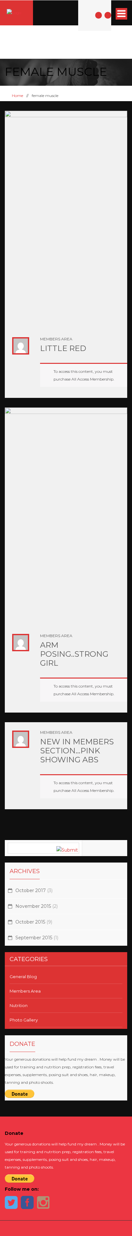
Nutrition (19, 1005)
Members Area (56, 339)
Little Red (63, 348)
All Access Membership (92, 379)
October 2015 (30, 922)
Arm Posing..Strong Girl (74, 654)
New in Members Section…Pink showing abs (77, 750)
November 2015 (33, 906)
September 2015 (33, 938)
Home (17, 95)
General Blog (23, 976)
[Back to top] (66, 1228)
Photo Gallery (24, 1019)
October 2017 (30, 890)
